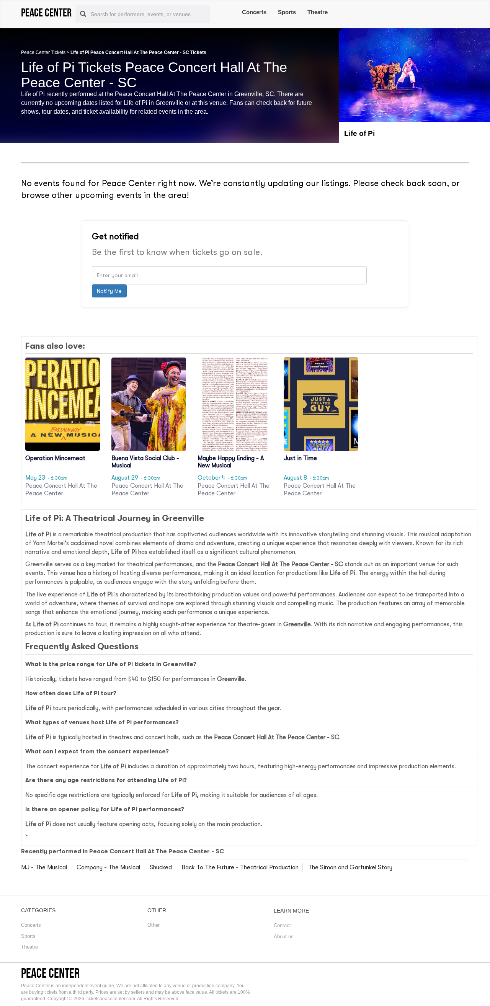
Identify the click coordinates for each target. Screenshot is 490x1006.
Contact (282, 925)
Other (153, 925)
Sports (287, 12)
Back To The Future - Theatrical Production (240, 867)
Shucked (161, 867)
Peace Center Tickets (43, 52)
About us (284, 936)
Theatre (317, 12)
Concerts (254, 12)
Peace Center (50, 973)
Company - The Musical (108, 867)
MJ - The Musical (44, 867)
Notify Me (109, 291)
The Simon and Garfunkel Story (350, 867)
